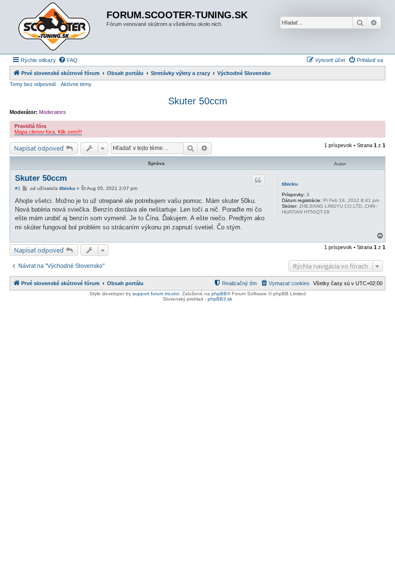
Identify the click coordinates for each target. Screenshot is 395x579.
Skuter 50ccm (197, 101)
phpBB (219, 293)
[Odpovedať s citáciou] (258, 180)
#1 (18, 188)
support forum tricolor (155, 293)
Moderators (52, 112)
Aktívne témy (76, 84)
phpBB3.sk (220, 299)
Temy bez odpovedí (33, 84)
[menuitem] (68, 60)
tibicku (290, 184)
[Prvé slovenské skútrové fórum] (59, 26)
